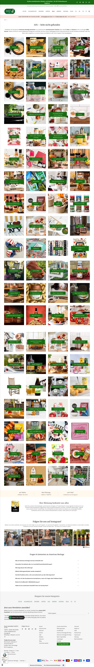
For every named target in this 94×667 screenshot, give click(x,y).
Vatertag (14, 453)
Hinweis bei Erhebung (36, 665)
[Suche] (83, 11)
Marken (36, 69)
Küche (14, 47)
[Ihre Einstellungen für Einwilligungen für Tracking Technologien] (2, 665)
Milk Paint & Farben (58, 226)
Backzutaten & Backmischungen (58, 136)
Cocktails (80, 136)
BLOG (67, 601)
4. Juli (36, 453)
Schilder (58, 248)
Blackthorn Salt (58, 386)
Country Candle (79, 203)
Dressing (14, 159)
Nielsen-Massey (14, 364)
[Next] (87, 537)
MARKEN (54, 601)
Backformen (14, 92)
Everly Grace (36, 293)
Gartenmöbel (14, 271)
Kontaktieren (80, 476)
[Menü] (7, 653)
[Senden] (88, 613)
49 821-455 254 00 (13, 629)
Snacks (36, 203)
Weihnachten (36, 476)
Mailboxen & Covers (58, 271)
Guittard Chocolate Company (36, 342)
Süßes (58, 203)
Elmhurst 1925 (14, 342)
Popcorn (79, 181)
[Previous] (6, 537)
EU (71, 601)
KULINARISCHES (36, 47)
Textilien (14, 136)
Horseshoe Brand (80, 342)
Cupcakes (58, 92)
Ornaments (14, 248)
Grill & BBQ (36, 271)
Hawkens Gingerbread (36, 409)
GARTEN (80, 47)
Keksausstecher (80, 92)
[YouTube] (86, 2)
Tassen (80, 114)
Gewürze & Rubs (80, 159)
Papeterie (36, 248)
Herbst (80, 453)
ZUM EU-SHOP (58, 476)
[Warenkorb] (89, 11)
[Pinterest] (83, 2)
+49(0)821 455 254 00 (30, 6)
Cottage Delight (80, 386)
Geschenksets (36, 159)
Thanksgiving (14, 476)
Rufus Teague (36, 364)
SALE (49, 601)
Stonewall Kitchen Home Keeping (58, 114)
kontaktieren (68, 33)
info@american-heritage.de (48, 6)
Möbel (80, 226)
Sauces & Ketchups (14, 203)
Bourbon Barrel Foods (14, 315)
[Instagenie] (86, 547)
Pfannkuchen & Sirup (58, 181)
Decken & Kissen (14, 226)
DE (75, 601)
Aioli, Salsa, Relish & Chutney (36, 136)
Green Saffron (14, 431)
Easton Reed (14, 293)
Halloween (58, 453)
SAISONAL (58, 69)
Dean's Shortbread (14, 409)
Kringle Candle (36, 226)
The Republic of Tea (80, 364)
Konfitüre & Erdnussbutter (14, 181)
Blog (80, 69)
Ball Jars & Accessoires (36, 92)
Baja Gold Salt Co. (80, 293)
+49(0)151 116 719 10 (67, 6)
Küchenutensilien (14, 114)
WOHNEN (58, 47)
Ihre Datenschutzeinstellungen (52, 665)
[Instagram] (80, 2)
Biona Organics (36, 386)
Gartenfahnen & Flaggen (80, 248)
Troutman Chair (14, 386)
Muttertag (80, 431)
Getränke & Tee (57, 159)
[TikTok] (89, 2)
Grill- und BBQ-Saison (36, 431)
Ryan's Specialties (58, 293)
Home (41, 33)
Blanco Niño (79, 409)
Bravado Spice (36, 315)
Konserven (36, 181)
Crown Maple (58, 315)
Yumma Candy (58, 409)
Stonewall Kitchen (58, 364)
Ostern (58, 431)
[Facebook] (77, 2)
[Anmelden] (86, 11)
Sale (14, 69)
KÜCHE (20, 601)
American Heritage (80, 271)
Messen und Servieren (36, 114)
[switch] (4, 662)
